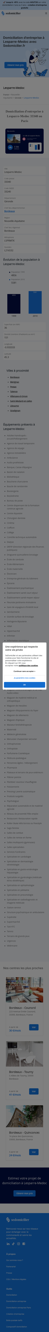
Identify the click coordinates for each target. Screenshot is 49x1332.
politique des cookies (28, 665)
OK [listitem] (24, 685)
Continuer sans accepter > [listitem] (24, 671)
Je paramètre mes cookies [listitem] (24, 678)
